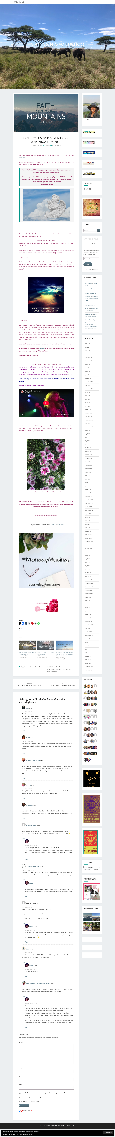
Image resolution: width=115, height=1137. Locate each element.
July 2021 (87, 475)
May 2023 (87, 402)
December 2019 (89, 541)
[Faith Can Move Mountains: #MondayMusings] (87, 917)
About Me (48, 2)
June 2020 (87, 520)
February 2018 (88, 618)
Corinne (52, 525)
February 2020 (88, 534)
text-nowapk (88, 283)
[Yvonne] (92, 729)
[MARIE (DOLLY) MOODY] (85, 729)
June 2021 (87, 479)
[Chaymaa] (92, 748)
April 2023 (87, 406)
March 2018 (88, 614)
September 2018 (89, 593)
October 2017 (88, 632)
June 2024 (87, 368)
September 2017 (89, 635)
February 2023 (88, 413)
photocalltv (88, 296)
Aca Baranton (88, 314)
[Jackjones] (92, 693)
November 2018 (89, 586)
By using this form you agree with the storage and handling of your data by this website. (46, 1093)
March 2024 (88, 378)
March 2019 (88, 573)
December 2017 (89, 625)
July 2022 (87, 434)
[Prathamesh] (85, 735)
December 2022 (89, 420)
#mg (22, 667)
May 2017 (87, 649)
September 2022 (89, 427)
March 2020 (88, 531)
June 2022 (87, 437)
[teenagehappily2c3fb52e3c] (85, 723)
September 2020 (89, 510)
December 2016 (89, 666)
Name (21, 1068)
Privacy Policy (29, 1134)
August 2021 (88, 472)
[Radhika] (95, 711)
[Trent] (89, 729)
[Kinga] (95, 723)
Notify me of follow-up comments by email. (33, 1098)
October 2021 (88, 465)
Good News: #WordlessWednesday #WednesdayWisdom (91, 291)
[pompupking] (89, 686)
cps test (87, 308)
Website (21, 1084)
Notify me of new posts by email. (29, 1101)
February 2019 (88, 576)
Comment (22, 1042)
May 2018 (87, 607)
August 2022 (88, 430)
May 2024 (87, 371)
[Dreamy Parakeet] (92, 705)
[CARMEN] (95, 693)
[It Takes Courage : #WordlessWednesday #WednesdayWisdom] (87, 927)
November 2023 (89, 385)
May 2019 (87, 566)
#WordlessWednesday (69, 2)
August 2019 (88, 555)
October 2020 (88, 507)
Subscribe (87, 264)
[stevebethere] (95, 699)
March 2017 (88, 656)
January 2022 (88, 454)
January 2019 (88, 579)
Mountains (22, 158)
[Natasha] (95, 748)
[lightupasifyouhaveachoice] (95, 735)
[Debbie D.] (85, 686)
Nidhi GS (28, 949)
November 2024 (89, 361)
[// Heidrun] (92, 711)
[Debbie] (85, 705)
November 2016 (89, 670)
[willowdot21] (85, 754)
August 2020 (88, 514)
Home (42, 2)
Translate (95, 869)
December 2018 (89, 583)
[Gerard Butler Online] (92, 754)
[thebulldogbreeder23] (89, 699)
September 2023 (89, 389)
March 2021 (88, 489)
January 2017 (88, 663)
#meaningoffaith (52, 672)
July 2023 (87, 395)
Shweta (28, 785)
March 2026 (88, 354)
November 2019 (89, 545)
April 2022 (87, 444)
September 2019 (89, 552)
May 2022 (87, 441)
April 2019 (87, 569)
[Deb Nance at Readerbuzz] (89, 717)
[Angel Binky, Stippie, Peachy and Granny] (92, 735)
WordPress (61, 1125)
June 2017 (87, 646)
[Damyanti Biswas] (92, 686)
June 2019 (87, 562)
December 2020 (89, 500)
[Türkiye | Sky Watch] (96, 917)
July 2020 (87, 517)
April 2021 (87, 486)
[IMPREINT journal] (89, 705)
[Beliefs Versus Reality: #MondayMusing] (45, 645)
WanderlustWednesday (83, 2)
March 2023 (88, 409)
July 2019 (87, 559)
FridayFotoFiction (96, 2)
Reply (23, 730)
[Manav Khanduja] (95, 729)
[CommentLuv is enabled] (27, 1111)
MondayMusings (57, 2)
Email (21, 1076)
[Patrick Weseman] (85, 711)
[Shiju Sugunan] (85, 742)
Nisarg (73, 1125)
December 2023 (89, 382)
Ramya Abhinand (31, 825)
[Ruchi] (89, 748)
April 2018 (87, 611)
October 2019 (88, 548)
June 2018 (87, 604)
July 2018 (87, 600)
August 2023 (88, 392)
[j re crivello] (85, 748)
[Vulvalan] (89, 760)
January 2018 (88, 621)
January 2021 (88, 496)
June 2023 (87, 399)
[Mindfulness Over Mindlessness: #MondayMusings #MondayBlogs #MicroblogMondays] (64, 645)
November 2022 (89, 423)
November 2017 (89, 628)
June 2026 (87, 343)
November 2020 (89, 503)
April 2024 (87, 375)
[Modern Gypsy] (95, 754)
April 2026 (87, 350)
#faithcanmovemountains (55, 669)
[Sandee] (92, 699)
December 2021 (89, 458)
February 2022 (88, 451)
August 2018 (88, 597)
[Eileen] (89, 735)
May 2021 (87, 482)
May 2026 (87, 347)
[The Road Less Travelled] (96, 927)
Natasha (47, 145)
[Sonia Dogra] (85, 717)
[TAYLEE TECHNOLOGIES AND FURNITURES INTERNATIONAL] (89, 754)
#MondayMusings (39, 667)
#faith (51, 667)
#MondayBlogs (28, 667)
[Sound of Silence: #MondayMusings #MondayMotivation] (27, 645)
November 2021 (89, 461)
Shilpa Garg (29, 805)
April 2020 (87, 527)
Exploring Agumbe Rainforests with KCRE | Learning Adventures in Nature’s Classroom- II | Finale (91, 301)
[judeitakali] (92, 723)
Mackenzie (60, 525)
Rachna (28, 738)
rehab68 (87, 289)
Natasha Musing (20, 2)
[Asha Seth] (85, 693)
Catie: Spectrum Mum (33, 867)
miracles (41, 348)
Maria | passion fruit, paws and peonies (38, 983)
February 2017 (88, 659)
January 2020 (88, 538)
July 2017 (87, 642)
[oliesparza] (95, 686)
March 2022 (88, 448)
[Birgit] (95, 742)
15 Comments (56, 145)
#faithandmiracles (59, 667)
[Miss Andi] (89, 693)
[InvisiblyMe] (89, 742)
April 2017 (87, 652)
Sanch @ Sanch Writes (33, 760)
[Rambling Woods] (95, 705)
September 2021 (89, 468)
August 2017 (88, 639)
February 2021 (88, 493)
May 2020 (87, 524)
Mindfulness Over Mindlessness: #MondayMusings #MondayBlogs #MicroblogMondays (64, 654)
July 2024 (87, 364)
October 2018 (88, 590)
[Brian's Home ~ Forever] (92, 742)
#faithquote (67, 669)
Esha (27, 708)
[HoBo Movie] (89, 711)
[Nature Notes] (85, 699)
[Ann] (92, 717)
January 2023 (88, 416)
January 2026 (88, 357)
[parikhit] (85, 760)
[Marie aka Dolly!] (89, 723)
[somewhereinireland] (95, 717)
